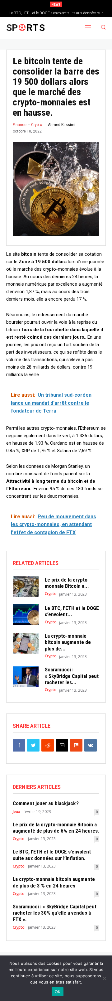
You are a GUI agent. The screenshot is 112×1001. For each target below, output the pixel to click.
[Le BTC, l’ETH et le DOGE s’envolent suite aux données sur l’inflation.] (26, 614)
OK (58, 991)
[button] (103, 28)
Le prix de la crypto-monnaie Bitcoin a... (67, 583)
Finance (19, 125)
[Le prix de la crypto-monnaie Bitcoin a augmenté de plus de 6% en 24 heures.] (26, 586)
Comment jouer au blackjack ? (46, 803)
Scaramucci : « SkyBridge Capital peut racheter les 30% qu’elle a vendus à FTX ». (54, 912)
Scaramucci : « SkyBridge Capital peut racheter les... (72, 675)
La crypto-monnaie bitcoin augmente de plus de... (68, 642)
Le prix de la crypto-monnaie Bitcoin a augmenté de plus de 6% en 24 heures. (56, 827)
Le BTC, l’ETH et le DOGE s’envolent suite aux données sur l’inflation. (52, 855)
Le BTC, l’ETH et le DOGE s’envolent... (72, 611)
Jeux (16, 812)
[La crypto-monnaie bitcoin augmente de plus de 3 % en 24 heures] (26, 643)
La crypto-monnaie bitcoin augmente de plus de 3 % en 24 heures (54, 882)
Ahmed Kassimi (61, 125)
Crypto (36, 125)
